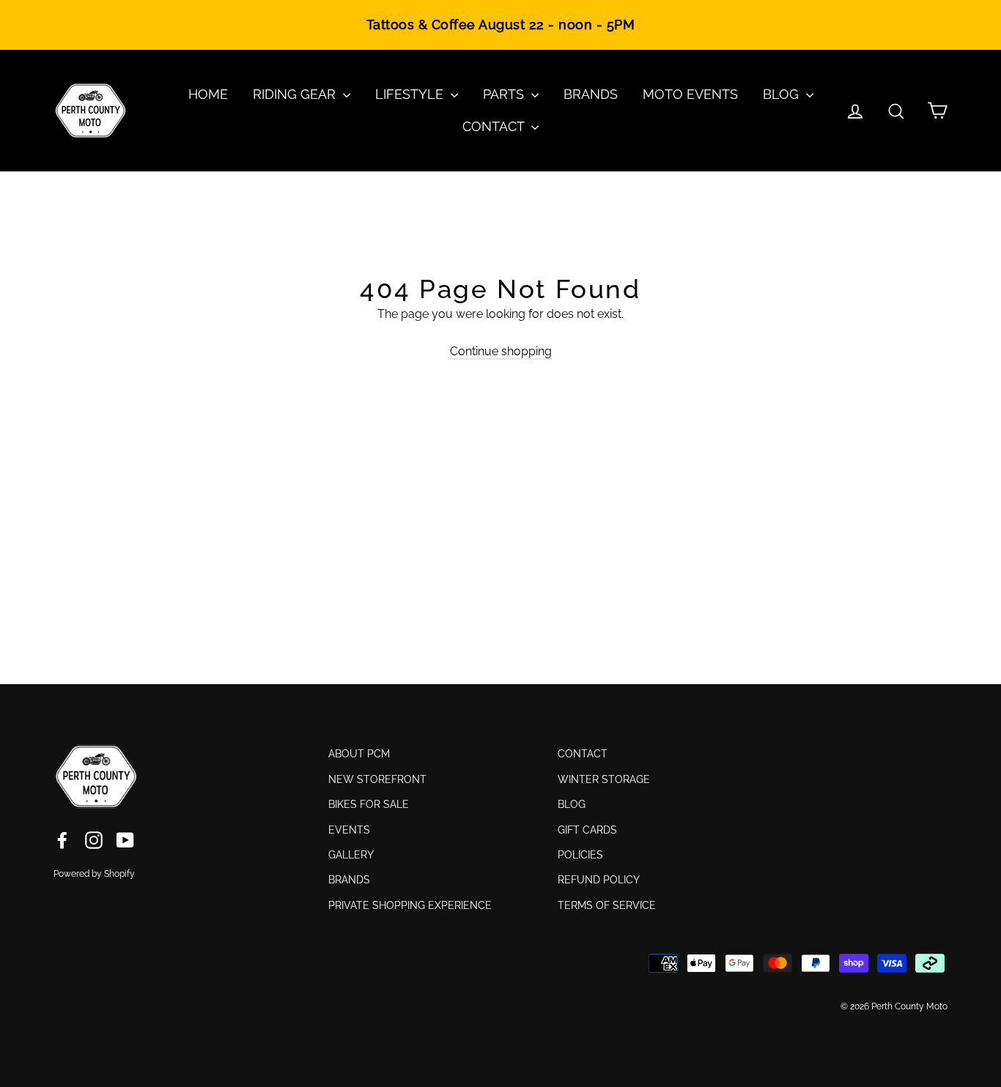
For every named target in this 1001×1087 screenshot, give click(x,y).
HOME (208, 94)
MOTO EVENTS (690, 94)
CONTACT (495, 126)
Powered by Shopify (94, 874)
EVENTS (349, 830)
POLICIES (580, 855)
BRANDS (591, 94)
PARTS (505, 94)
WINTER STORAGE (604, 779)
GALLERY (351, 855)
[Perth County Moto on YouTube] (125, 839)
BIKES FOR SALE (368, 804)
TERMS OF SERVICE (607, 905)
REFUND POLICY (599, 880)
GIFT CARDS (587, 830)
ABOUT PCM (359, 754)
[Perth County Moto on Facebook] (62, 839)
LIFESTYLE (411, 94)
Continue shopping (501, 351)
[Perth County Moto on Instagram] (94, 839)
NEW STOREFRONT (377, 779)
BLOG (782, 94)
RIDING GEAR (296, 94)
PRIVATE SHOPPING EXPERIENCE (410, 905)
